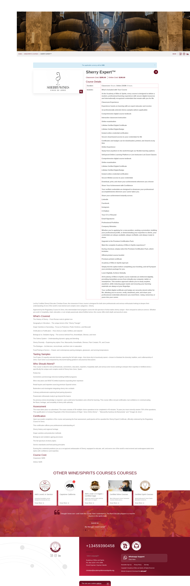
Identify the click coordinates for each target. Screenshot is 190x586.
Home (20, 54)
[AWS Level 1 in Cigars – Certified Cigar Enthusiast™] (95, 485)
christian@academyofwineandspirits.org (100, 570)
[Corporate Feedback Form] (136, 545)
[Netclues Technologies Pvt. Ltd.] (144, 571)
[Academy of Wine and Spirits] (55, 547)
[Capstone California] (70, 485)
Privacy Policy (138, 564)
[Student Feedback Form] (125, 545)
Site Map (146, 564)
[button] (84, 530)
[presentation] (31, 494)
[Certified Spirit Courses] (145, 485)
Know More (38, 503)
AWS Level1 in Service (44, 494)
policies (98, 583)
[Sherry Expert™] (58, 81)
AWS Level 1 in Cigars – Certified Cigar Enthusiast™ (94, 496)
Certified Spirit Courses (144, 494)
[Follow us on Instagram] (184, 54)
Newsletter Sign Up (126, 564)
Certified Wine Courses (119, 494)
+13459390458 (100, 546)
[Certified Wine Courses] (120, 485)
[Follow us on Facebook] (180, 54)
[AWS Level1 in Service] (45, 485)
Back (174, 54)
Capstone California (67, 494)
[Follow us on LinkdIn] (188, 54)
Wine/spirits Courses (31, 54)
